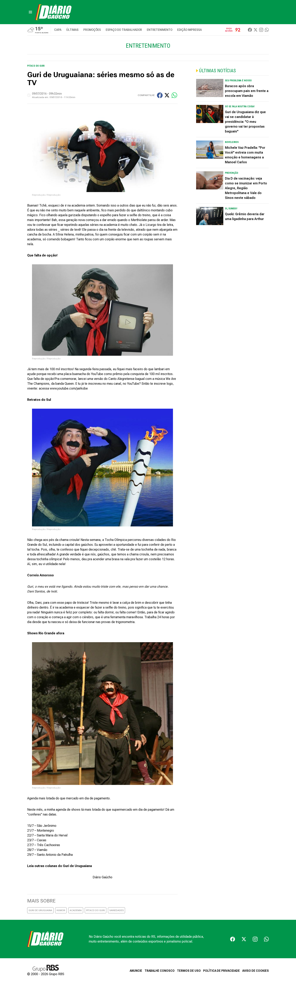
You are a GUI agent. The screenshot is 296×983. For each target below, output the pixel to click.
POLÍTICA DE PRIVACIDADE (221, 970)
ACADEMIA (76, 910)
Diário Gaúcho (102, 877)
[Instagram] (261, 30)
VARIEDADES (116, 910)
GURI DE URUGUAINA (40, 910)
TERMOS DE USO (189, 970)
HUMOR (61, 910)
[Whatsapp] (267, 30)
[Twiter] (256, 30)
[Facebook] (250, 30)
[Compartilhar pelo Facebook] (160, 95)
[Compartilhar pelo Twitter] (167, 95)
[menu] (30, 12)
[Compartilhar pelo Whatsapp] (174, 95)
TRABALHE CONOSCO (160, 970)
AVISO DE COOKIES (255, 970)
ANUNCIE (136, 970)
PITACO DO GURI (95, 910)
